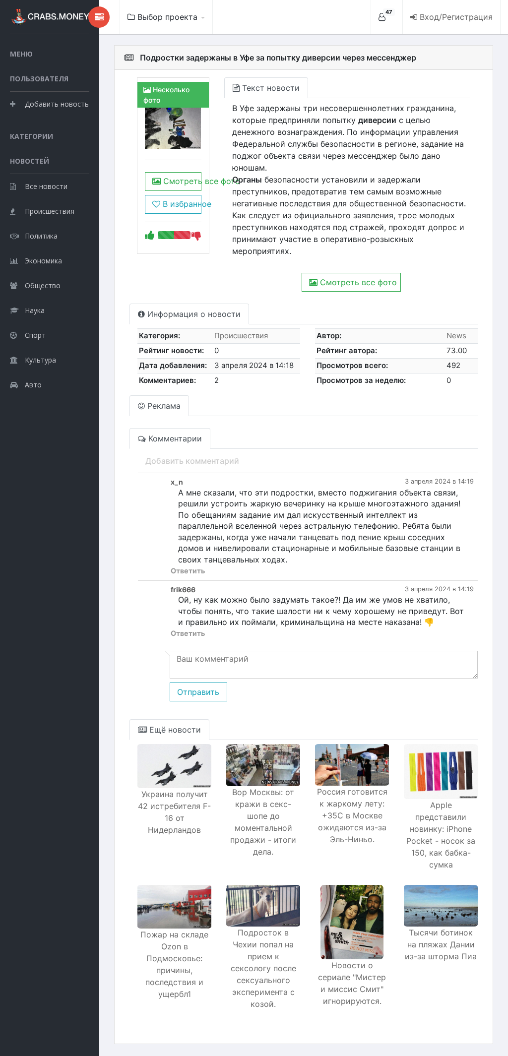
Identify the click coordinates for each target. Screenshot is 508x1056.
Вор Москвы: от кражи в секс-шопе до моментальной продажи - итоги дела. (263, 822)
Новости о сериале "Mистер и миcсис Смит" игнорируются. (352, 983)
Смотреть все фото (181, 181)
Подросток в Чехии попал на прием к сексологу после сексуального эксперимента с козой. (263, 968)
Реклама (163, 406)
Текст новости (270, 88)
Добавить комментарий (192, 461)
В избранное (180, 204)
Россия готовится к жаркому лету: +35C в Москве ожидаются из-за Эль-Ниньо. (352, 815)
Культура (40, 360)
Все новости (46, 186)
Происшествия (49, 211)
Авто (33, 384)
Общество (43, 285)
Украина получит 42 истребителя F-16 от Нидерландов (174, 812)
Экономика (43, 260)
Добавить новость (57, 104)
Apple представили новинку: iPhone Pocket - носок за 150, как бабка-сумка (440, 835)
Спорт (35, 335)
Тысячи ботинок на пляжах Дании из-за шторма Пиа (441, 944)
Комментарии (174, 438)
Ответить (188, 570)
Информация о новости (193, 314)
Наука (35, 310)
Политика (41, 236)
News (456, 335)
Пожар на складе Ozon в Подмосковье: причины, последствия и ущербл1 (174, 964)
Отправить (198, 692)
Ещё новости (174, 730)
